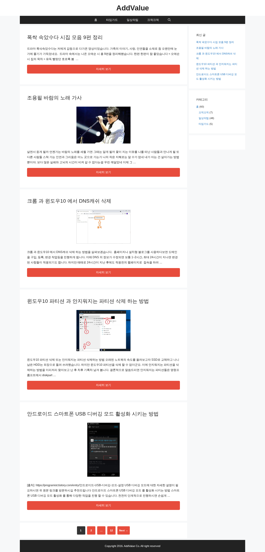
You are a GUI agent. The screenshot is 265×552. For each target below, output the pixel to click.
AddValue (132, 8)
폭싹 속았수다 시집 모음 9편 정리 (65, 37)
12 (113, 530)
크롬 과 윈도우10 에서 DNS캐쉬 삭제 (69, 201)
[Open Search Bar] (169, 20)
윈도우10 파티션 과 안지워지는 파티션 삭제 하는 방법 (88, 301)
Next (123, 530)
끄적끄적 (153, 19)
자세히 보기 (103, 68)
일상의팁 (132, 19)
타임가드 (112, 19)
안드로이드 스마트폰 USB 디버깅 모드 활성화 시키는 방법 (93, 414)
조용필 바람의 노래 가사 (54, 98)
